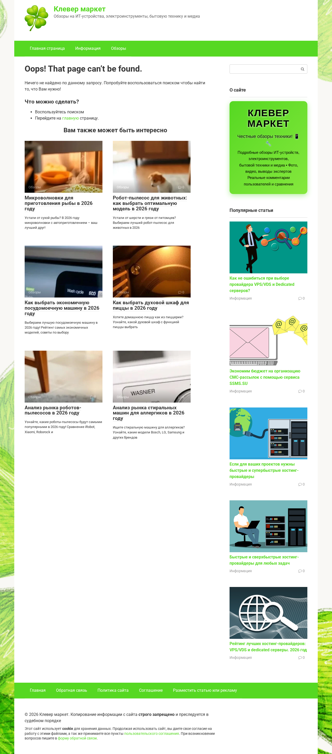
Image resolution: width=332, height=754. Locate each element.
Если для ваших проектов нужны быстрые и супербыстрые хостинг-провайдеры (264, 470)
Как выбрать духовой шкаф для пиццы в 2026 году (151, 305)
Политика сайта (113, 690)
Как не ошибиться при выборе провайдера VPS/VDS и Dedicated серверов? (262, 284)
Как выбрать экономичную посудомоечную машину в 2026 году (62, 308)
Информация (88, 48)
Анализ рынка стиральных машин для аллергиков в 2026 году (148, 413)
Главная (38, 690)
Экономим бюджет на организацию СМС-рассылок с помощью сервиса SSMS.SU (265, 377)
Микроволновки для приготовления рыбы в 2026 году (59, 203)
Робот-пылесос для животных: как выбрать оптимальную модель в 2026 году (150, 203)
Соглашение (151, 690)
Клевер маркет (80, 9)
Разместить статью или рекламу (205, 690)
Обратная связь (71, 690)
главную (70, 118)
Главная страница (47, 48)
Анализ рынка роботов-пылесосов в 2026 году (53, 410)
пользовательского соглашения (151, 733)
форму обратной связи (77, 738)
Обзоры (118, 48)
